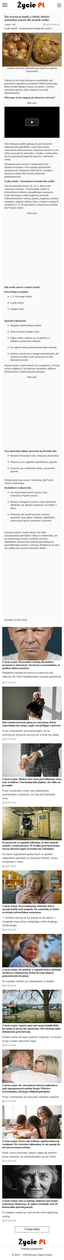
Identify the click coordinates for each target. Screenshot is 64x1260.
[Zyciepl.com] (31, 5)
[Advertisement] (32, 249)
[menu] (4, 5)
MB (13, 25)
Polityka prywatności (32, 1249)
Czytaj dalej (32, 1229)
